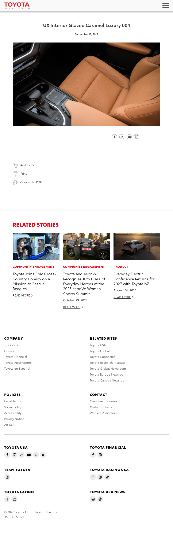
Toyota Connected (103, 356)
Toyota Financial (15, 356)
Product (121, 266)
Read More (21, 295)
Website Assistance (103, 413)
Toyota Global (100, 351)
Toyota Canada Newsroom (108, 380)
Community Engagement (33, 266)
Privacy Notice (14, 419)
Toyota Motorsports (18, 362)
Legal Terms (12, 401)
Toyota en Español (17, 368)
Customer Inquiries (103, 401)
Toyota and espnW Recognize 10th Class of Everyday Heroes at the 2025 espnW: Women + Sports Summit (84, 283)
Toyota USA (98, 345)
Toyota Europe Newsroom (108, 374)
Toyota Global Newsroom (108, 368)
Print (23, 173)
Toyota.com (12, 345)
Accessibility (13, 413)
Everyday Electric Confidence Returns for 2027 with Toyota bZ (134, 278)
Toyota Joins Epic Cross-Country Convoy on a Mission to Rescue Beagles (34, 281)
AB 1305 (9, 425)
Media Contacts (101, 407)
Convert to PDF (31, 182)
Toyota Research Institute (108, 362)
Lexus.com (11, 351)
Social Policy (13, 407)
